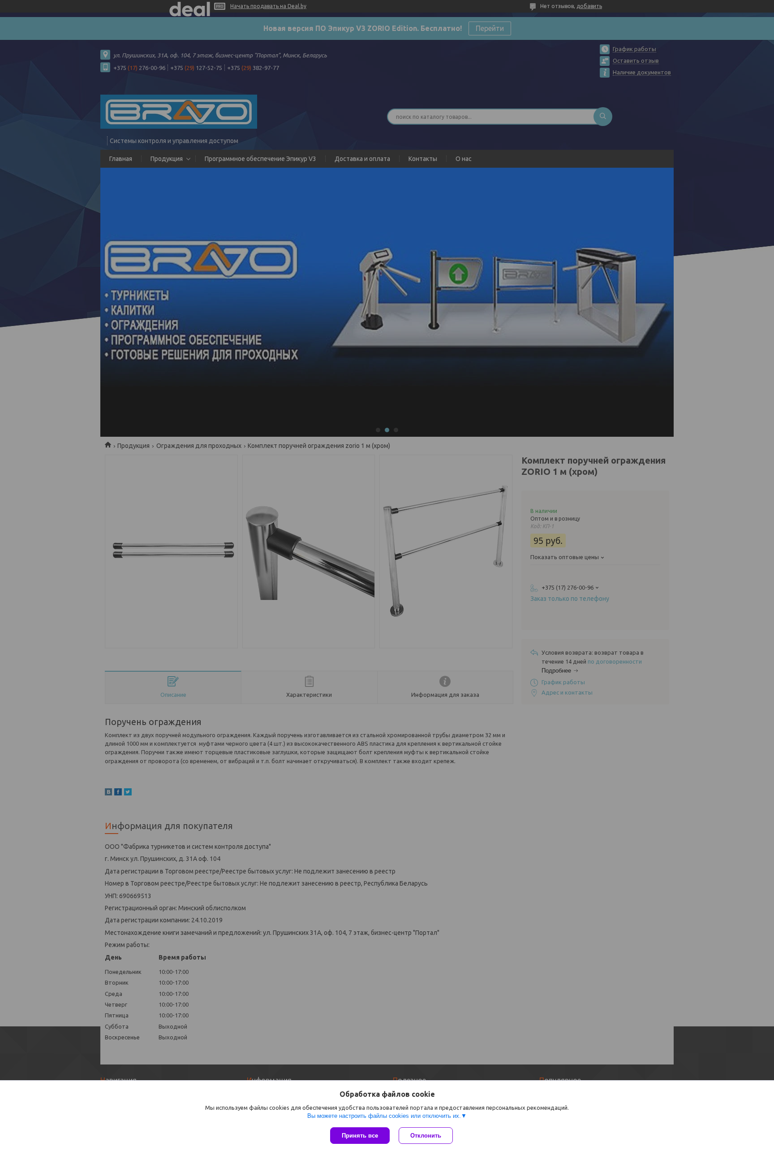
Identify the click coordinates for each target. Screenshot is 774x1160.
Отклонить (425, 1135)
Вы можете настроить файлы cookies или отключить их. (384, 1115)
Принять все (360, 1135)
